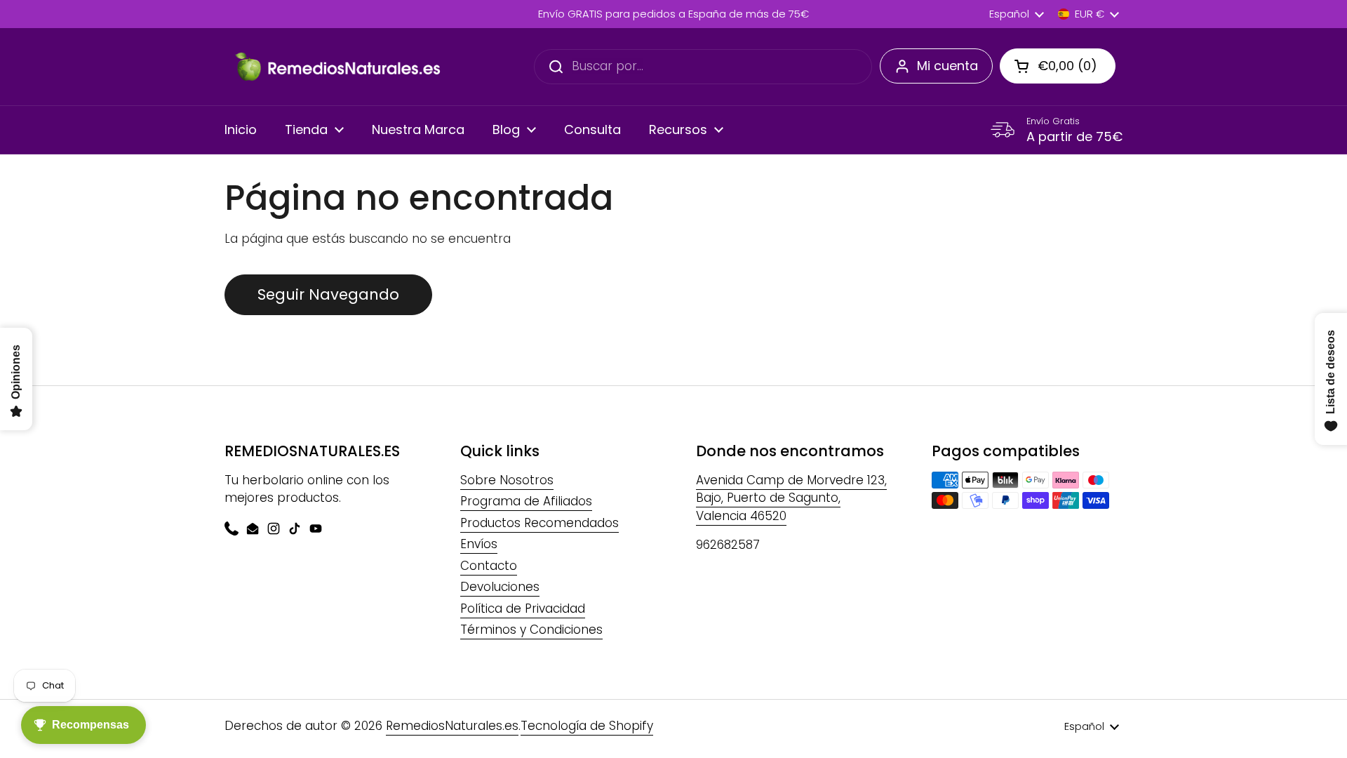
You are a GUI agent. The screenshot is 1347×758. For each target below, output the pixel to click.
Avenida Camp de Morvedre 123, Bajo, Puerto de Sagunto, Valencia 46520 (791, 498)
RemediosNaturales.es (452, 725)
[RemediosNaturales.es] (336, 66)
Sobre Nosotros (507, 480)
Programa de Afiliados (526, 501)
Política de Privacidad (522, 608)
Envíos (478, 544)
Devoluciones (500, 586)
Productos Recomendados (539, 522)
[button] (1057, 66)
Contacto (488, 565)
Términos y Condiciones (531, 629)
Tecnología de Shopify (587, 725)
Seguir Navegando (328, 294)
